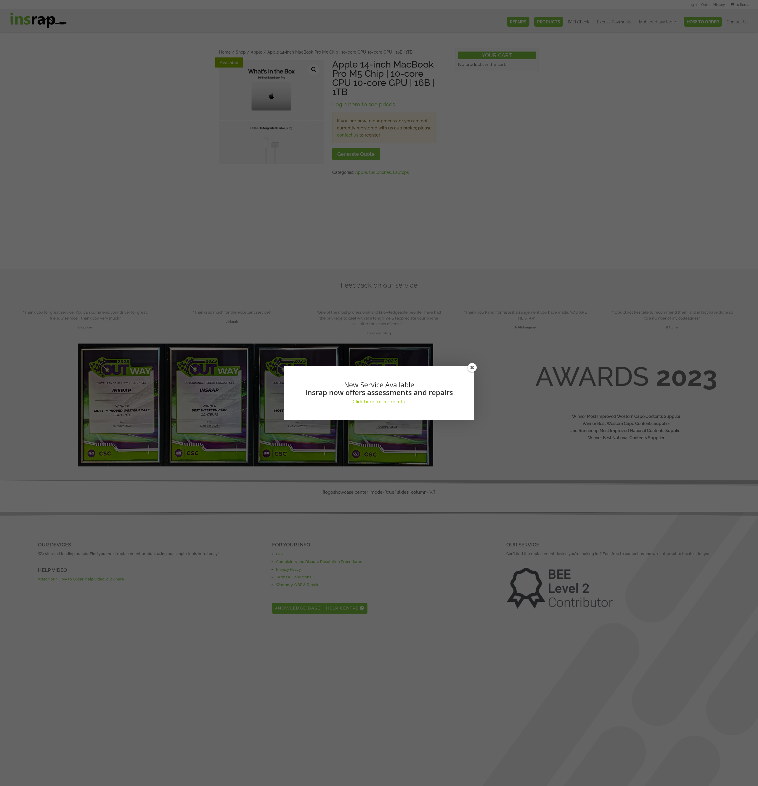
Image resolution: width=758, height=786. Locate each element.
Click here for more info (379, 401)
